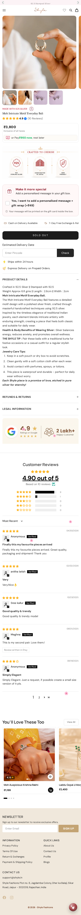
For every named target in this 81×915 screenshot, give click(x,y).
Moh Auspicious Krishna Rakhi (21, 785)
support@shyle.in (12, 877)
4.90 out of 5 (40, 478)
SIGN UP (68, 828)
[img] (10, 531)
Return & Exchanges (13, 856)
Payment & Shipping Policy (17, 862)
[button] (10, 118)
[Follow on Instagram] (12, 897)
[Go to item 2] (25, 97)
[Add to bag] (50, 790)
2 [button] (39, 697)
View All (71, 722)
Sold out (40, 235)
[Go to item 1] (9, 97)
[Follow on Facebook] (4, 897)
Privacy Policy (10, 845)
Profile (47, 856)
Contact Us (50, 851)
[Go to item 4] (56, 97)
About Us (49, 845)
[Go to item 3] (40, 97)
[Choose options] (50, 776)
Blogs (47, 862)
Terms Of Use (10, 851)
